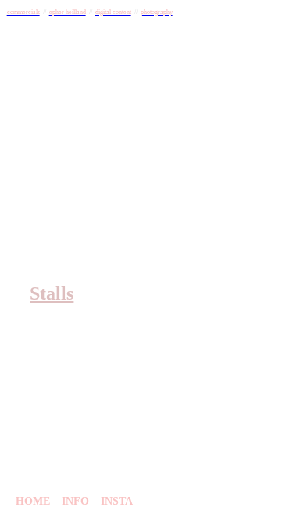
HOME (33, 501)
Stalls (51, 293)
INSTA (117, 501)
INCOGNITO (125, 235)
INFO (75, 501)
